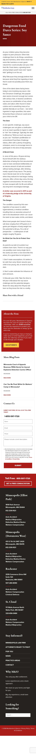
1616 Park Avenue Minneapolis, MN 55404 (15, 506)
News (5, 39)
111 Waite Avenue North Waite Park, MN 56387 (15, 608)
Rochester (11, 569)
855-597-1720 (27, 12)
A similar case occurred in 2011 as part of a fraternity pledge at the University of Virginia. (17, 193)
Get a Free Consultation (18, 483)
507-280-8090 (11, 583)
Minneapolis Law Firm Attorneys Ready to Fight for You (18, 647)
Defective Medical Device (16, 522)
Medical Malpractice (13, 519)
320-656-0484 (11, 613)
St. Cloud (11, 602)
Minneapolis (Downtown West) (16, 534)
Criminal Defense (12, 594)
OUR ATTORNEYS (11, 345)
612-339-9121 (11, 510)
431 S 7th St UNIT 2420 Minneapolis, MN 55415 (15, 542)
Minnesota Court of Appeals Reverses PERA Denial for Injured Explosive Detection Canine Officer (17, 367)
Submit (18, 465)
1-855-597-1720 (11, 416)
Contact (10, 665)
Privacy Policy (16, 459)
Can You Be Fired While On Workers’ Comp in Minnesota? (18, 385)
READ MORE (7, 378)
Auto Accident (11, 517)
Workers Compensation (15, 524)
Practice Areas (13, 660)
